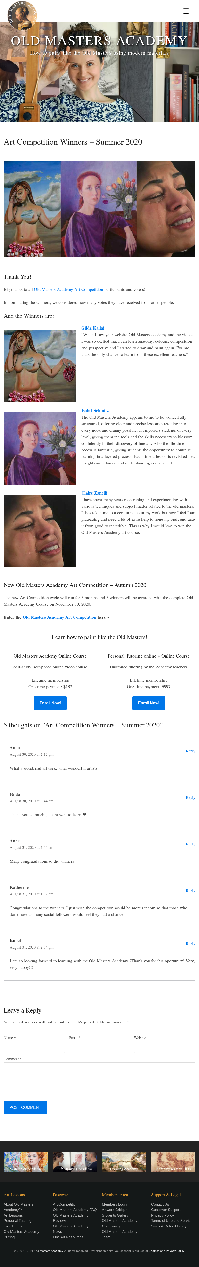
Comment (13, 1058)
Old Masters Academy (48, 1251)
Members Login (114, 1204)
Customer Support (165, 1210)
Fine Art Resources (68, 1237)
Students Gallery (115, 1215)
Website (140, 1037)
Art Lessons (13, 1215)
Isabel (15, 940)
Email (75, 1037)
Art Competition (65, 1204)
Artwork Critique (114, 1210)
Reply (190, 751)
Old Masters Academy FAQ (75, 1210)
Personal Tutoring (17, 1220)
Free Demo (13, 1226)
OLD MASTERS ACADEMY (99, 40)
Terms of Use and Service (171, 1220)
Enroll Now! (50, 703)
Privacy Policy (162, 1215)
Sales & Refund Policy (169, 1226)
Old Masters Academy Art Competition (68, 289)
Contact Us (160, 1204)
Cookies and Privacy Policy (166, 1251)
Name (10, 1037)
